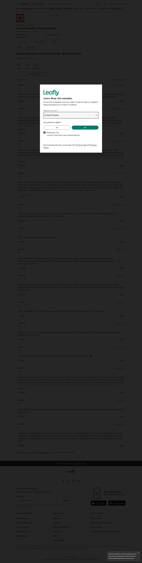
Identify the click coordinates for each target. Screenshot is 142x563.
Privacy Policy (120, 558)
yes (85, 127)
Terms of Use (80, 145)
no (57, 127)
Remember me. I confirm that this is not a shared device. (63, 134)
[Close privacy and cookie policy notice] (138, 553)
